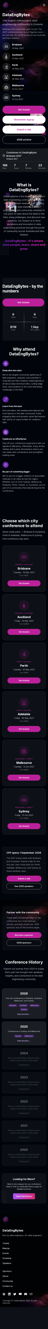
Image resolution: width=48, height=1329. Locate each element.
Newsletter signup (24, 119)
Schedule (6, 1258)
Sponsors (7, 1271)
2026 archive (24, 139)
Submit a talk (24, 129)
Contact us (7, 1286)
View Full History (24, 1196)
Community (7, 1281)
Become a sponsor (24, 935)
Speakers (6, 1263)
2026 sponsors (24, 942)
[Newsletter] (31, 1294)
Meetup (6, 1248)
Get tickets (24, 109)
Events (5, 1253)
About (5, 1276)
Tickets (5, 1243)
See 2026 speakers (24, 886)
